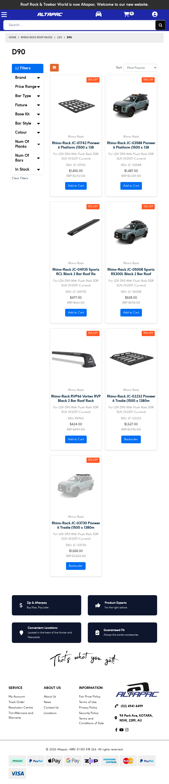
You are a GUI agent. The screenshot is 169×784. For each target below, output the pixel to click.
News (47, 702)
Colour (21, 132)
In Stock (22, 169)
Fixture (21, 105)
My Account (17, 696)
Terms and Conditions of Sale (91, 721)
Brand (20, 78)
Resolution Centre (21, 707)
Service (15, 688)
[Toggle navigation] (4, 14)
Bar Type (23, 96)
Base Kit (22, 114)
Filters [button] (25, 68)
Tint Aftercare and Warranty (21, 715)
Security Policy (88, 713)
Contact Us (51, 707)
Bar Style (23, 123)
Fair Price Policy (89, 696)
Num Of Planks (22, 144)
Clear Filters (20, 178)
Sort (119, 67)
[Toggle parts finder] (98, 14)
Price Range (26, 87)
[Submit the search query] (160, 25)
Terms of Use (88, 702)
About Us (52, 688)
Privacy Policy (88, 707)
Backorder (131, 439)
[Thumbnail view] (54, 68)
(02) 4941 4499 (132, 706)
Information (91, 688)
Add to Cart (76, 185)
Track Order (17, 702)
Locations (50, 713)
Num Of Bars (22, 158)
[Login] (155, 14)
